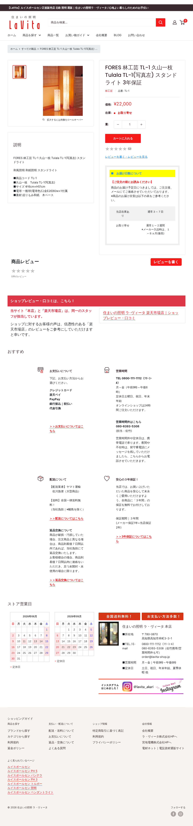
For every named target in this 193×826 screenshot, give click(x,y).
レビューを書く (166, 262)
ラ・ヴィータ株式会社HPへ (159, 736)
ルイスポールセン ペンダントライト (31, 792)
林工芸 (109, 90)
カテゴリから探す (19, 736)
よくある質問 (57, 748)
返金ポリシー (16, 748)
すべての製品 (28, 48)
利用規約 (13, 742)
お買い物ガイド (75, 35)
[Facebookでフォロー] (173, 814)
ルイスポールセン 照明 (22, 788)
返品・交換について (61, 742)
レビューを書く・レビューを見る (126, 157)
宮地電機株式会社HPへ (157, 742)
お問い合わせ (136, 35)
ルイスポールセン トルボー (25, 784)
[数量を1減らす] (118, 124)
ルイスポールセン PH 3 (23, 779)
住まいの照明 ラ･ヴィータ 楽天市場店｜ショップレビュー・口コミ (140, 315)
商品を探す (30, 35)
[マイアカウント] (175, 22)
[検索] (160, 22)
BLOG (117, 35)
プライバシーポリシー (107, 742)
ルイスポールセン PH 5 (22, 771)
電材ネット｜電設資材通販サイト (163, 748)
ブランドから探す (19, 730)
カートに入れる (123, 138)
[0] (182, 22)
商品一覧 (53, 35)
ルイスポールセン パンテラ (25, 775)
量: (107, 124)
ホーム (12, 35)
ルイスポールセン (19, 767)
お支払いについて (60, 736)
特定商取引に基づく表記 (108, 730)
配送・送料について (61, 730)
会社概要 (101, 35)
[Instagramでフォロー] (180, 814)
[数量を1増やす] (141, 124)
